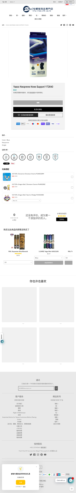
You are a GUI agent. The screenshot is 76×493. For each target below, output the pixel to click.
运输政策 (19, 433)
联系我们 (43, 447)
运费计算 (5, 150)
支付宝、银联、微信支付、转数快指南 (19, 424)
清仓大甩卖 (56, 424)
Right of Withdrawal (19, 413)
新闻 (19, 410)
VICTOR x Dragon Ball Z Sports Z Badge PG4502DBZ (28, 195)
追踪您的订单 (19, 406)
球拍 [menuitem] (10, 15)
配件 (56, 422)
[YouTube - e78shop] (73, 25)
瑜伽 (56, 419)
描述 (3, 135)
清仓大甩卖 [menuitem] (38, 19)
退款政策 (19, 435)
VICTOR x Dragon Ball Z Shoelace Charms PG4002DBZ (28, 184)
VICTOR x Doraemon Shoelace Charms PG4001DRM (28, 174)
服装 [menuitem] (23, 15)
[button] (38, 177)
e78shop (40, 484)
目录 (19, 415)
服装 (56, 408)
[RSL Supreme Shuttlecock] (18, 241)
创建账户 (60, 2)
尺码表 (19, 422)
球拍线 (56, 415)
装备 (56, 417)
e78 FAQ (19, 428)
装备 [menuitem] (51, 15)
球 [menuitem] (17, 15)
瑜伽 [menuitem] (58, 15)
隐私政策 (19, 437)
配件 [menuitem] (64, 15)
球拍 (56, 404)
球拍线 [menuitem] (44, 15)
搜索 (19, 408)
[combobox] (26, 200)
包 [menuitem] (36, 15)
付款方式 (19, 426)
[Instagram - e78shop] (67, 25)
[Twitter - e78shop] (61, 25)
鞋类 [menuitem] (30, 15)
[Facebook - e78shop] (64, 25)
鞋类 (56, 410)
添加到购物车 (49, 263)
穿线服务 (32, 93)
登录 (54, 2)
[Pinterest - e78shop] (70, 25)
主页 (3, 25)
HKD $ (11, 2)
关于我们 (19, 404)
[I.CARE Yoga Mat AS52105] (48, 241)
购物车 (70, 2)
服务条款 (19, 431)
